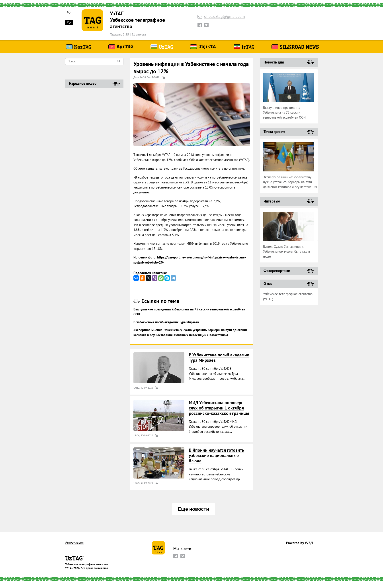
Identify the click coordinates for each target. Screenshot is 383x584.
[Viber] (154, 278)
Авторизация (74, 542)
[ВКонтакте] (136, 278)
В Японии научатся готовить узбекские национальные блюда (216, 455)
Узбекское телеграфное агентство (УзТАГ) (288, 296)
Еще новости (193, 509)
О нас (268, 283)
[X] (148, 278)
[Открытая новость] (158, 367)
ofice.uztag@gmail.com (224, 16)
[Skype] (167, 278)
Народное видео (82, 83)
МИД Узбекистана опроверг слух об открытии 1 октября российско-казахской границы (219, 408)
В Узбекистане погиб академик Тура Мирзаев (166, 322)
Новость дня (274, 62)
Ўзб (69, 13)
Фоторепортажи (277, 270)
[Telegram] (173, 278)
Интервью (272, 201)
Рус (69, 22)
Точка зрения (274, 131)
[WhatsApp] (161, 278)
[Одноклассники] (142, 278)
